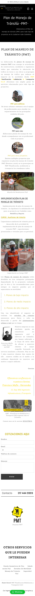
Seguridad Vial (23, 572)
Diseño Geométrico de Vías (14, 566)
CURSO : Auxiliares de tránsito (13, 217)
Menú (32, 9)
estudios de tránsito (24, 315)
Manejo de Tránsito (12, 571)
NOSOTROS (27, 421)
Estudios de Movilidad (22, 569)
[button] (17, 592)
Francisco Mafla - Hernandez (16, 385)
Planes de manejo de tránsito (17, 277)
